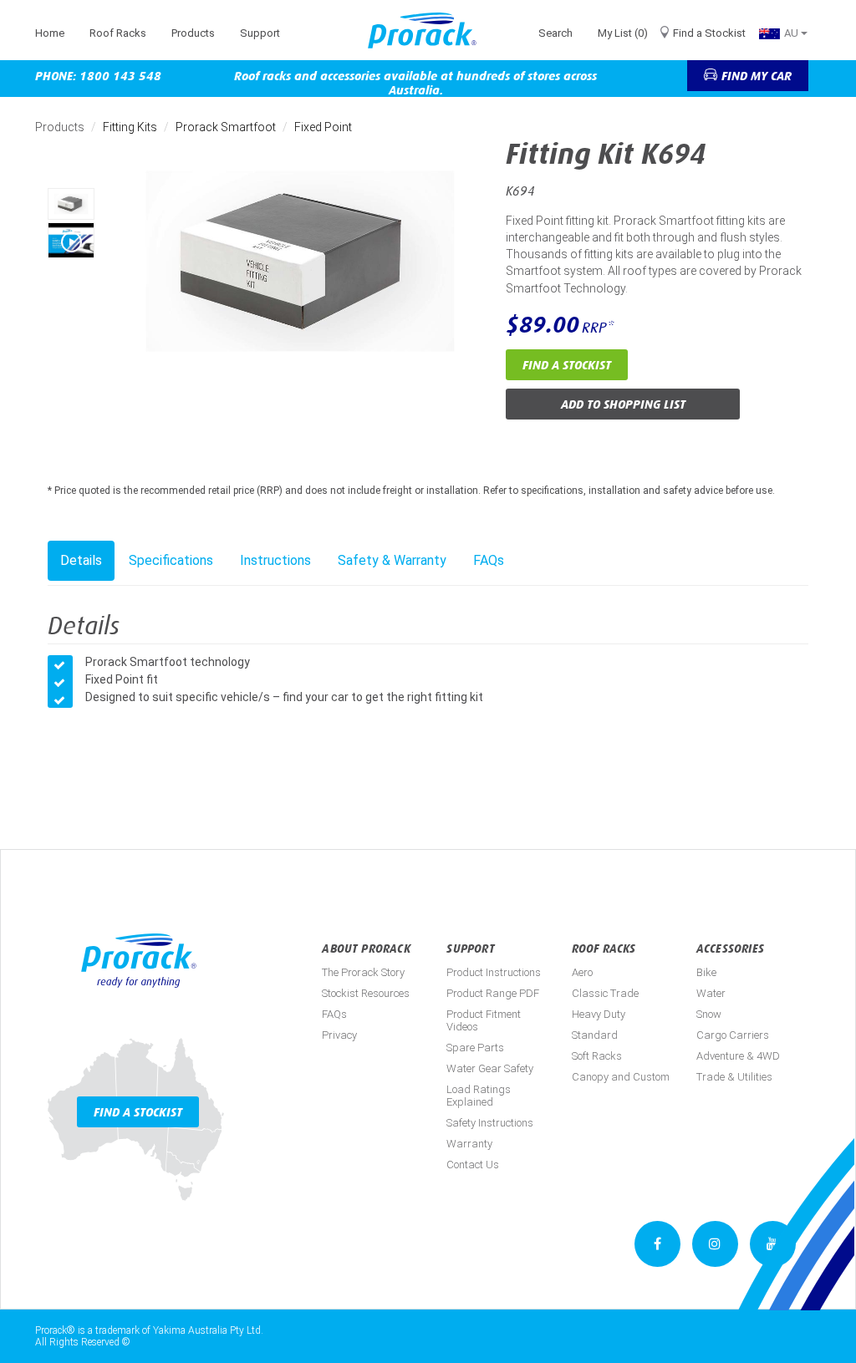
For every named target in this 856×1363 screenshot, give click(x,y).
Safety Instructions (489, 1122)
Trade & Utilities (734, 1077)
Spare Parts (475, 1047)
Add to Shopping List (623, 404)
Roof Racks (117, 33)
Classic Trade (605, 993)
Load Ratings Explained (478, 1095)
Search (555, 33)
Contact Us (472, 1164)
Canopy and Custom (621, 1077)
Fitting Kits (130, 127)
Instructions (275, 560)
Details (81, 560)
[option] (71, 204)
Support (260, 33)
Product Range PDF (492, 993)
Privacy (339, 1035)
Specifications (171, 560)
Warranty (469, 1143)
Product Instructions (493, 972)
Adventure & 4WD (738, 1056)
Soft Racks (597, 1056)
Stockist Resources (366, 993)
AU (792, 33)
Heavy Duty (598, 1014)
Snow (708, 1014)
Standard (595, 1035)
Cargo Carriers (732, 1035)
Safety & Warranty (392, 560)
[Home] (428, 30)
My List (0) (623, 33)
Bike (706, 972)
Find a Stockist (709, 33)
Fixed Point (323, 127)
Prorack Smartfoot (226, 127)
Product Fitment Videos (483, 1020)
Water (711, 993)
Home (49, 33)
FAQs (488, 560)
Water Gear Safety (489, 1068)
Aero (582, 972)
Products (193, 33)
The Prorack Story (363, 972)
